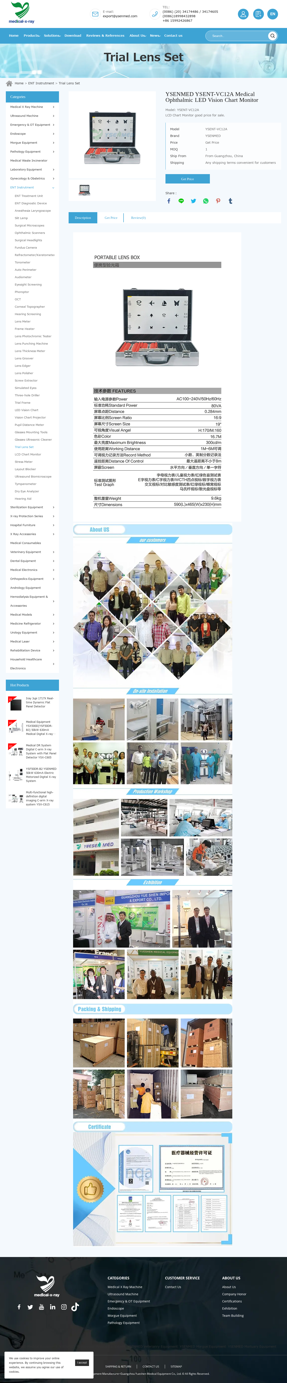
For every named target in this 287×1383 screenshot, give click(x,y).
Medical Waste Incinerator (28, 160)
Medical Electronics (23, 570)
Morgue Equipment (23, 143)
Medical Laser (20, 641)
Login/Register (243, 14)
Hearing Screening (28, 314)
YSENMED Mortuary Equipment (252, 1346)
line (181, 201)
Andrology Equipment (25, 588)
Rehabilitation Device (25, 650)
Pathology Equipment (25, 151)
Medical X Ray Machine (26, 107)
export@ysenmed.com (120, 16)
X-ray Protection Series (26, 516)
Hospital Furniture (22, 525)
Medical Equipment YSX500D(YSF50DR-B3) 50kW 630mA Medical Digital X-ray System (39, 728)
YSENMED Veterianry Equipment (152, 1346)
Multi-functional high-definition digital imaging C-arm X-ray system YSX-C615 (40, 798)
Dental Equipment (23, 561)
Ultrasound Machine (24, 116)
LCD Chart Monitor (28, 454)
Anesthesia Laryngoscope (33, 211)
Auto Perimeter (25, 270)
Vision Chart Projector (30, 417)
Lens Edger (22, 366)
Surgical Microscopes (29, 225)
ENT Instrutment (41, 83)
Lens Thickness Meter (30, 351)
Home (14, 35)
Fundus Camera (26, 247)
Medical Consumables (25, 543)
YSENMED (66, 1346)
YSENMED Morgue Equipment (203, 1346)
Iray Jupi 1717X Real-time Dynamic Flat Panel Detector (40, 702)
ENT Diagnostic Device (31, 203)
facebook (168, 201)
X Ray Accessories (23, 534)
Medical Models (21, 615)
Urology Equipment (23, 632)
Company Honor (234, 1294)
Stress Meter (24, 462)
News (154, 35)
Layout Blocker (25, 469)
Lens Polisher (24, 373)
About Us (137, 35)
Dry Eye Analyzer (27, 491)
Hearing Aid (23, 499)
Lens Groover (24, 358)
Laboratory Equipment (26, 169)
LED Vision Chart (26, 410)
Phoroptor (22, 292)
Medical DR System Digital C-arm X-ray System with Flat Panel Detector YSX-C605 (41, 751)
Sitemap (176, 1366)
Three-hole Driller (27, 395)
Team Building (233, 1315)
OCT (18, 299)
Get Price (187, 179)
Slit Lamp (21, 218)
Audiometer (23, 277)
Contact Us (173, 1287)
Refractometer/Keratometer (34, 255)
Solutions (51, 35)
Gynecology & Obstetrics (27, 178)
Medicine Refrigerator (25, 623)
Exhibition (229, 1308)
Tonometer (22, 262)
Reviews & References (105, 35)
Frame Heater (25, 329)
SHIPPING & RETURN (118, 1366)
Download (73, 35)
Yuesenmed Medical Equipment (101, 1346)
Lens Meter (22, 321)
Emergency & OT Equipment (30, 125)
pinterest (218, 201)
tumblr (230, 201)
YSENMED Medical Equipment (34, 1346)
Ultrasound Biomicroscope (33, 476)
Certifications (232, 1301)
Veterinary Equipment (25, 552)
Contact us (173, 35)
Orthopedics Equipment (26, 579)
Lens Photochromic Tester (33, 336)
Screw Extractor (26, 380)
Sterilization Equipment (26, 507)
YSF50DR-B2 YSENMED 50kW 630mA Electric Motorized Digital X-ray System (41, 775)
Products (31, 35)
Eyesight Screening (28, 284)
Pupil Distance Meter (29, 425)
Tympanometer (25, 484)
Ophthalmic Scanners (30, 233)
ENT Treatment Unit (29, 196)
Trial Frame (22, 403)
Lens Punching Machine (31, 343)
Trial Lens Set (69, 83)
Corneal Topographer (30, 307)
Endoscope (18, 134)
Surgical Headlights (28, 240)
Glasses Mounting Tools (31, 432)
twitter (193, 201)
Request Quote (258, 14)
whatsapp (205, 201)
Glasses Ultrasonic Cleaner (33, 440)
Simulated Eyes (25, 388)
